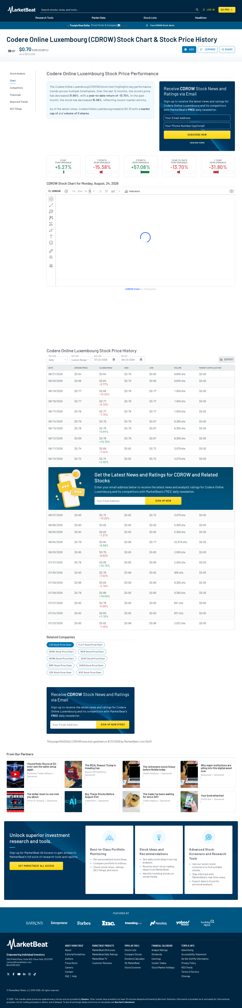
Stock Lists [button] (150, 17)
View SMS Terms (197, 142)
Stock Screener (133, 967)
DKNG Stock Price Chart (61, 651)
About (68, 950)
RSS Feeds (187, 967)
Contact (69, 971)
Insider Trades (159, 963)
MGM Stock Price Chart (92, 651)
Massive (85, 999)
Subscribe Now (197, 134)
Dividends (157, 954)
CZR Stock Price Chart (60, 672)
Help (74, 976)
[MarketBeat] (22, 9)
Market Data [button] (98, 17)
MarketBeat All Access (103, 950)
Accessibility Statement (193, 954)
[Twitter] (9, 974)
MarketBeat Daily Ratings (105, 954)
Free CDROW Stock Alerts (162, 25)
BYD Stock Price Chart (90, 672)
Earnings (156, 958)
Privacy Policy (188, 963)
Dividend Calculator (135, 958)
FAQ (67, 976)
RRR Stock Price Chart (60, 665)
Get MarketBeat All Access (36, 865)
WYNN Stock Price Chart (61, 658)
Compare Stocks (133, 954)
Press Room (71, 963)
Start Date (98, 356)
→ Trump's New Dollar (78, 25)
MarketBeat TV (99, 958)
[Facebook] (14, 974)
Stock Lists (130, 950)
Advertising (187, 950)
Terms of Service (190, 971)
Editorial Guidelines (75, 954)
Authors (69, 958)
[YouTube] (19, 974)
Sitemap (185, 976)
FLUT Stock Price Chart (90, 644)
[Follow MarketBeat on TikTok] (35, 974)
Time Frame (52, 356)
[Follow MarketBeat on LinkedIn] (25, 974)
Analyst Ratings (160, 950)
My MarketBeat (132, 963)
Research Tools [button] (44, 17)
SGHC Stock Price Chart (93, 658)
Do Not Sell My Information (195, 958)
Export (228, 359)
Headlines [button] (201, 17)
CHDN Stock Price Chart (91, 665)
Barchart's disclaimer (125, 1002)
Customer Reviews (102, 963)
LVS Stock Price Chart (60, 644)
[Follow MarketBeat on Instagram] (30, 974)
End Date (124, 356)
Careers (69, 967)
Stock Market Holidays (163, 967)
